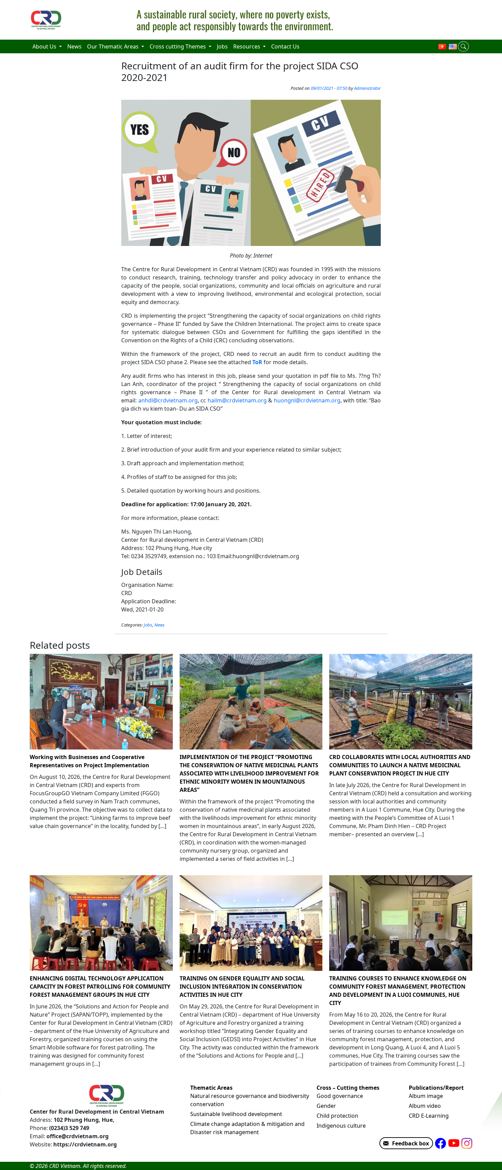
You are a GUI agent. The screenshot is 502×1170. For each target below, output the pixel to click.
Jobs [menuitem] (222, 46)
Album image (426, 1096)
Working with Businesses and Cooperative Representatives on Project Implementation (89, 761)
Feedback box (410, 1143)
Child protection (337, 1115)
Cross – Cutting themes (348, 1087)
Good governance (340, 1096)
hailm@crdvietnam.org (237, 400)
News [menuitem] (74, 46)
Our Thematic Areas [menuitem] (113, 46)
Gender (326, 1106)
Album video (425, 1106)
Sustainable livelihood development (236, 1114)
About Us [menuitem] (45, 46)
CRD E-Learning (429, 1115)
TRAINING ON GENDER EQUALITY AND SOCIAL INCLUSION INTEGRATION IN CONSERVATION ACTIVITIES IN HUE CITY (242, 987)
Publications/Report (436, 1087)
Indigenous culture (341, 1125)
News (159, 625)
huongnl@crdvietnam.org (307, 400)
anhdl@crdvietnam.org (168, 400)
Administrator (367, 88)
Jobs (148, 625)
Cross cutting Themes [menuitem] (178, 46)
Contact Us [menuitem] (285, 46)
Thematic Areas (211, 1087)
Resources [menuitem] (247, 46)
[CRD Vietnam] (47, 19)
